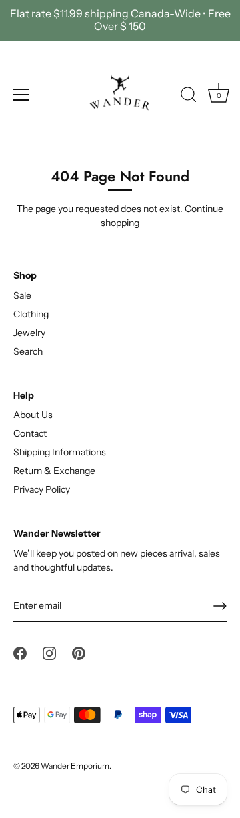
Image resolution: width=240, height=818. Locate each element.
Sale (22, 295)
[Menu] (21, 94)
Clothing (31, 314)
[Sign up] (220, 606)
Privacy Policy (41, 489)
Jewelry (29, 333)
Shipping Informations (59, 452)
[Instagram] (49, 652)
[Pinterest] (78, 652)
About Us (33, 415)
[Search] (188, 96)
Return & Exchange (54, 471)
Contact (30, 433)
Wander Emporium (75, 766)
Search (28, 351)
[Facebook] (20, 652)
